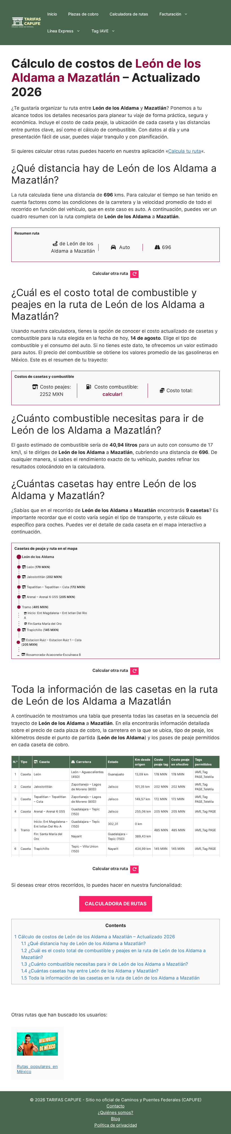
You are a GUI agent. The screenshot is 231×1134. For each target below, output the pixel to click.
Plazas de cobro (83, 14)
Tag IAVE (100, 30)
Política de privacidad (115, 1125)
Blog (115, 1118)
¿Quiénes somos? (115, 1112)
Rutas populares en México (37, 1069)
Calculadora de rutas (129, 14)
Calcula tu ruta (184, 151)
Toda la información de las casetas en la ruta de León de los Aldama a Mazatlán (110, 978)
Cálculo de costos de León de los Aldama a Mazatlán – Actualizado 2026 (94, 936)
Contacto (115, 1106)
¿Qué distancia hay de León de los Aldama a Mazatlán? (83, 943)
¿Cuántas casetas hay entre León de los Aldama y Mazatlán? (89, 971)
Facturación (170, 14)
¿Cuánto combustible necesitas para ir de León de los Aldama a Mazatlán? (104, 964)
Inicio (52, 14)
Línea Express (60, 30)
